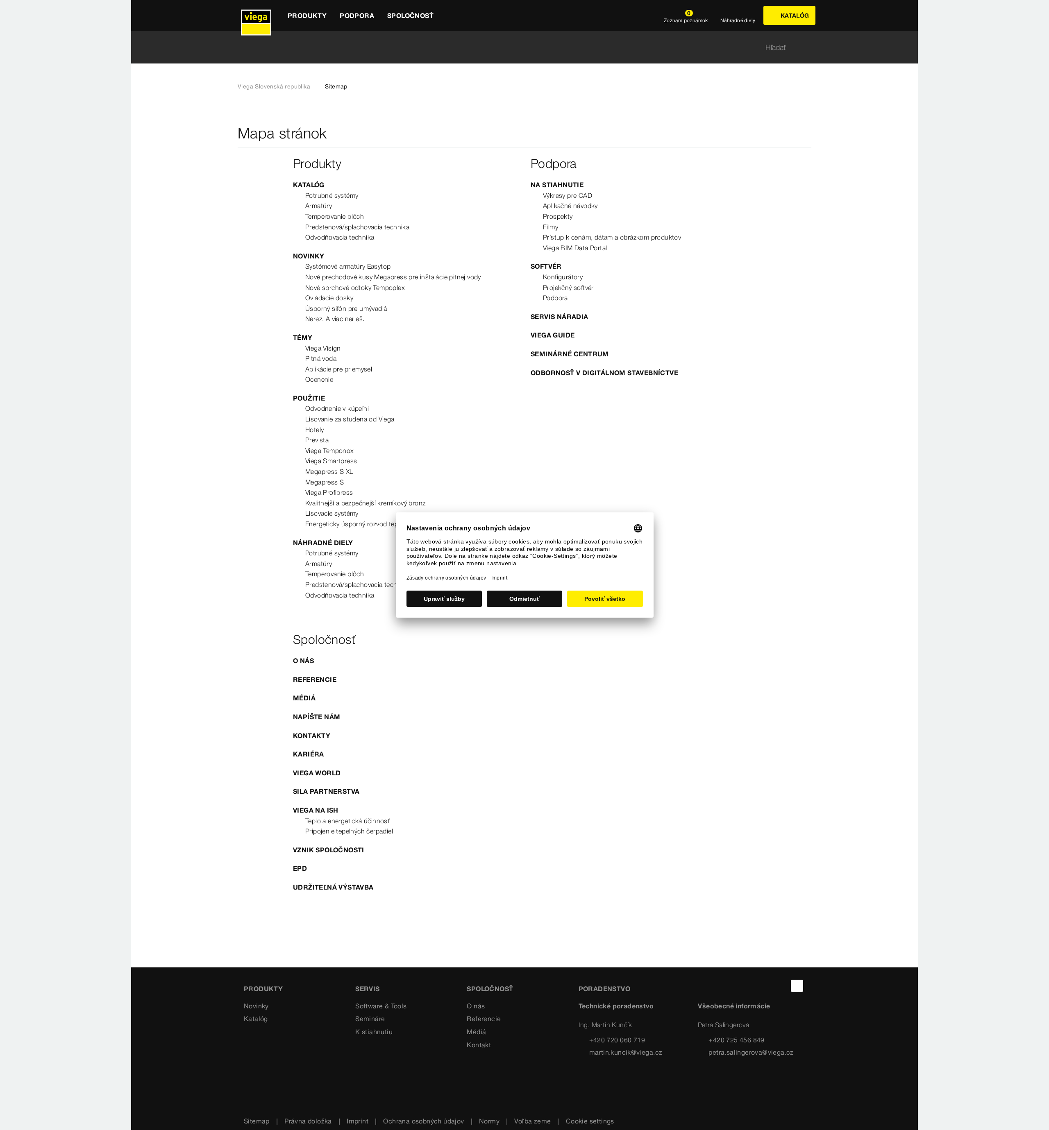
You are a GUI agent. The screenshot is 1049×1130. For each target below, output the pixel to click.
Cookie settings (590, 1121)
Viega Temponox (329, 450)
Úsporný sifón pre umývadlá (346, 308)
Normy (489, 1121)
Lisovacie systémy (332, 513)
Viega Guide (552, 335)
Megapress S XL (329, 471)
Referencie (314, 679)
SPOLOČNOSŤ (490, 989)
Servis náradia (559, 317)
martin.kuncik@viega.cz (626, 1052)
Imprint (357, 1121)
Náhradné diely (323, 543)
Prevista (317, 440)
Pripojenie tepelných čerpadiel (349, 831)
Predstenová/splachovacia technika (357, 227)
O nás (303, 661)
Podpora (555, 298)
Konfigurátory (563, 277)
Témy (303, 337)
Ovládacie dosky (329, 298)
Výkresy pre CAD (567, 195)
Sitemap (257, 1121)
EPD (300, 868)
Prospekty (558, 216)
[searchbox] (517, 47)
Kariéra (308, 754)
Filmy (550, 227)
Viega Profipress (329, 492)
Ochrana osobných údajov (423, 1121)
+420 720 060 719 (617, 1040)
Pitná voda (320, 358)
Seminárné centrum (570, 354)
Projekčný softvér (568, 287)
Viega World (317, 773)
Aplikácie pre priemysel (338, 369)
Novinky (309, 256)
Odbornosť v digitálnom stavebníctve (604, 373)
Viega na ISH (315, 810)
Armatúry (318, 206)
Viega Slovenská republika (274, 86)
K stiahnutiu (374, 1032)
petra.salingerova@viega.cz (750, 1052)
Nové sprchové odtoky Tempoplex (355, 287)
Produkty (263, 989)
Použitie (309, 398)
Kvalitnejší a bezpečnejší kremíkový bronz (365, 503)
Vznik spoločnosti (328, 850)
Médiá (304, 698)
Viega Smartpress (331, 461)
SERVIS (367, 989)
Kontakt (479, 1045)
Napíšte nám (316, 717)
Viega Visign (323, 348)
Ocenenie (319, 379)
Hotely (314, 430)
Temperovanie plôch (334, 216)
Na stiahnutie (557, 185)
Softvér (546, 266)
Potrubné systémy (331, 195)
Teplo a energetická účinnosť (347, 821)
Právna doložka (308, 1121)
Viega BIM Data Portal (575, 248)
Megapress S (324, 482)
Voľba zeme (532, 1121)
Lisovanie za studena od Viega (350, 419)
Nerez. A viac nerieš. (334, 319)
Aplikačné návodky (570, 206)
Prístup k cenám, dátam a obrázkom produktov (612, 237)
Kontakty (311, 735)
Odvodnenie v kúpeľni (337, 408)
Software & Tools (380, 1006)
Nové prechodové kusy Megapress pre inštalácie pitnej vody (393, 277)
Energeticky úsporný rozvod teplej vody (362, 524)
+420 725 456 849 (736, 1040)
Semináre (370, 1019)
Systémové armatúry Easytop (348, 266)
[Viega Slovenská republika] (256, 15)
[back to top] (797, 986)
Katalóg (309, 185)
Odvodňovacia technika (339, 237)
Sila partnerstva (326, 791)
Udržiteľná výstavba (333, 887)
